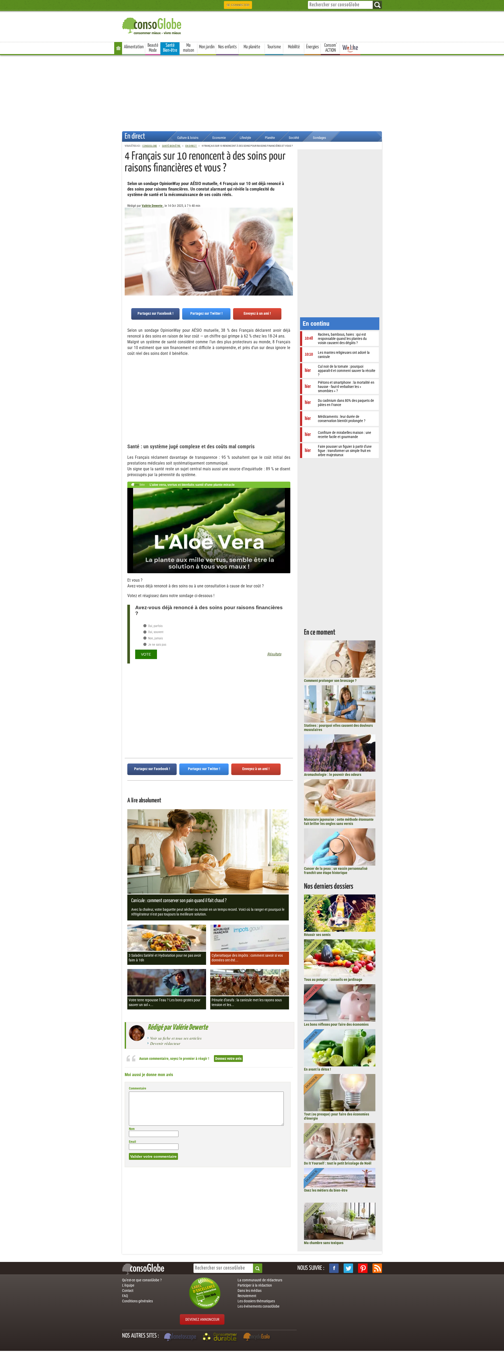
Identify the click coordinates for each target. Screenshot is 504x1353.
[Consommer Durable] (220, 1337)
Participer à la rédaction (255, 1285)
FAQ (125, 1296)
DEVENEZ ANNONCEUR (202, 1319)
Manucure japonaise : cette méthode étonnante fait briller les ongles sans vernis (339, 821)
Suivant (128, 234)
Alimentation (134, 47)
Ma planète (252, 47)
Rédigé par (178, 1027)
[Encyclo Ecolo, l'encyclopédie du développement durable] (257, 1337)
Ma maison (188, 48)
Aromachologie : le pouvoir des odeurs (332, 774)
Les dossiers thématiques (256, 1301)
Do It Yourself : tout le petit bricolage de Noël (337, 1163)
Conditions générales (137, 1301)
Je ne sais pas (156, 644)
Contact (127, 1290)
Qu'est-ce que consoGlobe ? (142, 1280)
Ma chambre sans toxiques (323, 1243)
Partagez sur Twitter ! (206, 313)
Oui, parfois (154, 626)
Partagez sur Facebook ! (156, 313)
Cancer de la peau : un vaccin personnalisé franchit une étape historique (336, 870)
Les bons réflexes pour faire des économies (336, 1024)
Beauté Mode (153, 48)
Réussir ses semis (317, 935)
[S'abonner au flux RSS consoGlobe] (377, 1268)
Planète (270, 138)
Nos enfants (227, 47)
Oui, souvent (155, 632)
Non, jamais (155, 638)
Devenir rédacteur (165, 1043)
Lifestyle (245, 138)
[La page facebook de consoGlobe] (334, 1268)
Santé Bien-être (170, 48)
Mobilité (294, 47)
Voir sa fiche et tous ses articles (176, 1038)
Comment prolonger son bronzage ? (330, 680)
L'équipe (128, 1285)
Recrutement (247, 1296)
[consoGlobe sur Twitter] (348, 1268)
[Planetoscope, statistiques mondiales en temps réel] (181, 1337)
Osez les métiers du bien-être (326, 1190)
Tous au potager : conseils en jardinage (333, 979)
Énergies (312, 47)
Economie (219, 138)
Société (294, 138)
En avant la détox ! (317, 1069)
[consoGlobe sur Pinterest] (363, 1268)
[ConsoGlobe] (152, 25)
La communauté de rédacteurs (260, 1280)
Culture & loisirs (187, 138)
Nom (132, 1129)
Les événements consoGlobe (259, 1306)
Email (132, 1142)
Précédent (289, 234)
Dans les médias (249, 1290)
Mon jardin (206, 47)
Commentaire (137, 1088)
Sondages (319, 138)
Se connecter (238, 5)
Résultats (274, 654)
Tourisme (274, 47)
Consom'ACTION (330, 48)
